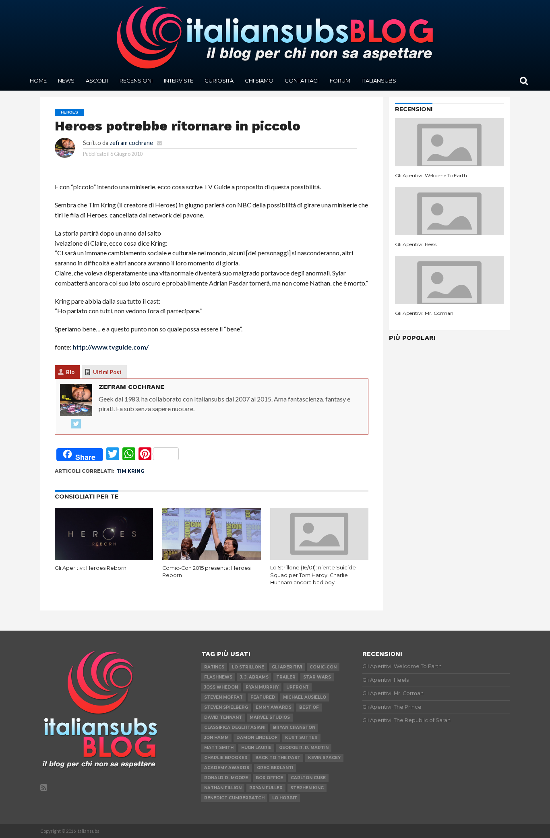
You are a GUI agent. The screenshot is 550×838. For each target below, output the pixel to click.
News (66, 80)
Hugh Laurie (256, 747)
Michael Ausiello (304, 697)
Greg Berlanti (275, 767)
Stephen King (307, 787)
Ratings (214, 667)
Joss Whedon (221, 687)
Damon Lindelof (256, 737)
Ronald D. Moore (226, 777)
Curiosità (219, 80)
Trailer (286, 677)
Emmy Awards (274, 707)
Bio (70, 372)
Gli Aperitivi (287, 667)
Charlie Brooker (226, 757)
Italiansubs (379, 80)
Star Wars (317, 677)
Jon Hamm (216, 737)
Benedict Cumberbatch (234, 798)
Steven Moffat (223, 697)
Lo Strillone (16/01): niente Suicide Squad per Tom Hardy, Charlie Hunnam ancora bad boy (313, 575)
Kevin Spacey (324, 757)
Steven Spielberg (226, 707)
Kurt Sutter (301, 737)
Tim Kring (130, 471)
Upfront (297, 687)
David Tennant (223, 717)
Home (38, 80)
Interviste (178, 80)
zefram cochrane (131, 142)
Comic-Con (323, 667)
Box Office (269, 777)
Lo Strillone (248, 667)
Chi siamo (259, 80)
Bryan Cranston (294, 727)
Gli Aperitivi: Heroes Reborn (90, 568)
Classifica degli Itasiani (234, 727)
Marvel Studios (270, 717)
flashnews (218, 677)
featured (262, 697)
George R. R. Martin (304, 747)
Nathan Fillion (223, 787)
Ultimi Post (107, 372)
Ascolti (97, 80)
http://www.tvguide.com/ (110, 347)
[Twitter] (76, 424)
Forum (340, 80)
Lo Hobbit (284, 798)
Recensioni (136, 80)
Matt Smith (219, 747)
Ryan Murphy (262, 687)
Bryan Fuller (266, 787)
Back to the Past (277, 757)
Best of (309, 707)
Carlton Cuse (308, 777)
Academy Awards (226, 767)
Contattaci (301, 80)
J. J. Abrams (254, 677)
